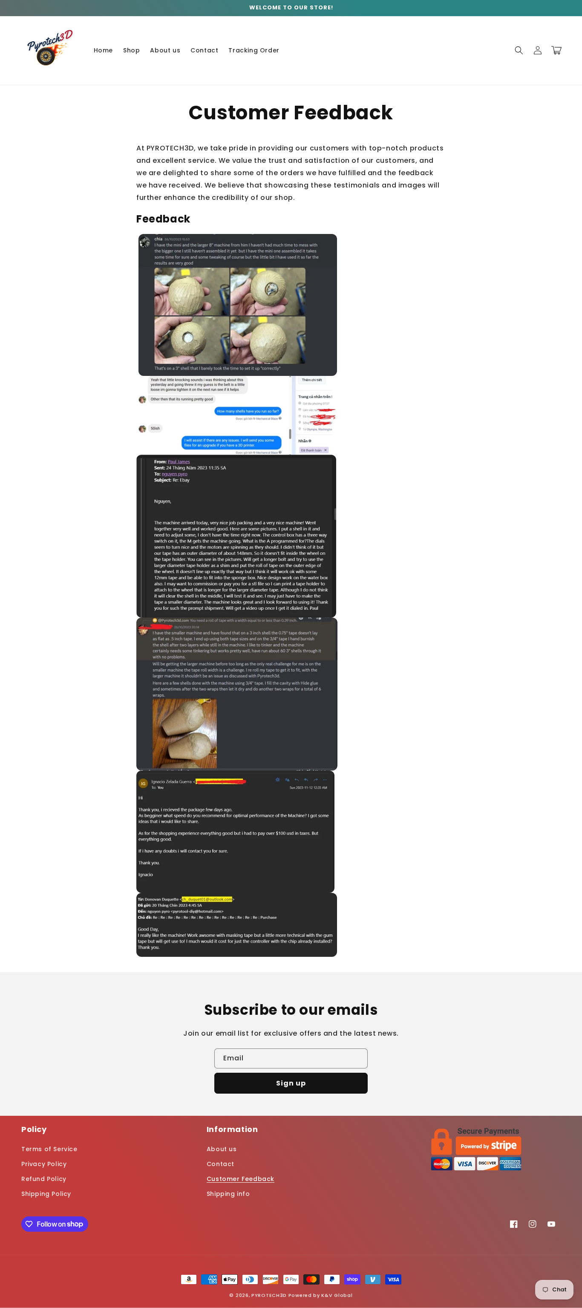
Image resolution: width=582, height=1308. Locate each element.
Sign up (291, 1083)
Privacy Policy (43, 1164)
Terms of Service (49, 1149)
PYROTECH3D (269, 1295)
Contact (220, 1164)
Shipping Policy (46, 1194)
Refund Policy (43, 1179)
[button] (519, 50)
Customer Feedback (240, 1179)
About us (222, 1149)
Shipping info (228, 1194)
